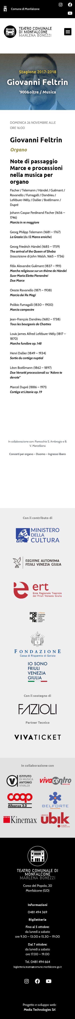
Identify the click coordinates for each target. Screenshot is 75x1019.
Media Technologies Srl (39, 1010)
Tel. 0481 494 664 (37, 962)
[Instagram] (60, 4)
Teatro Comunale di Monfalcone (35, 30)
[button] (67, 31)
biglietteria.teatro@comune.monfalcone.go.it (38, 966)
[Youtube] (70, 13)
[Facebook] (70, 4)
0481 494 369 (37, 912)
